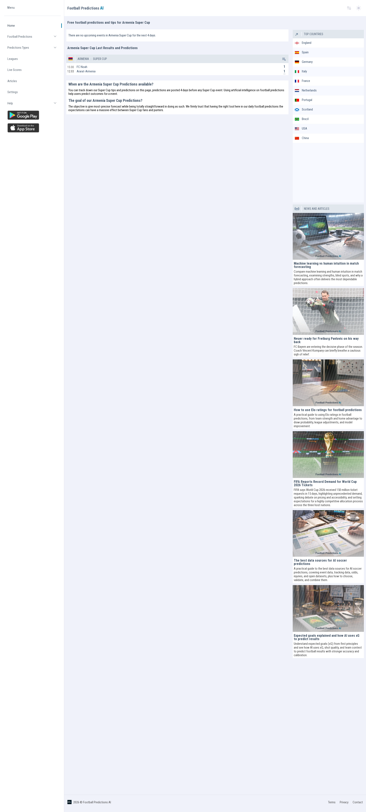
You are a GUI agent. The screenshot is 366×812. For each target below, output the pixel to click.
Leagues (12, 59)
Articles (12, 81)
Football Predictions (34, 38)
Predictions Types (34, 49)
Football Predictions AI (97, 802)
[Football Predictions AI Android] (32, 115)
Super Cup (99, 59)
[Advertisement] (328, 172)
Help (34, 105)
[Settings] (349, 8)
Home (11, 26)
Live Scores (14, 70)
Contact (358, 802)
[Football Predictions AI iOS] (32, 128)
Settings (12, 92)
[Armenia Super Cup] (283, 59)
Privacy (344, 802)
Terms (332, 802)
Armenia (83, 59)
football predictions (272, 90)
